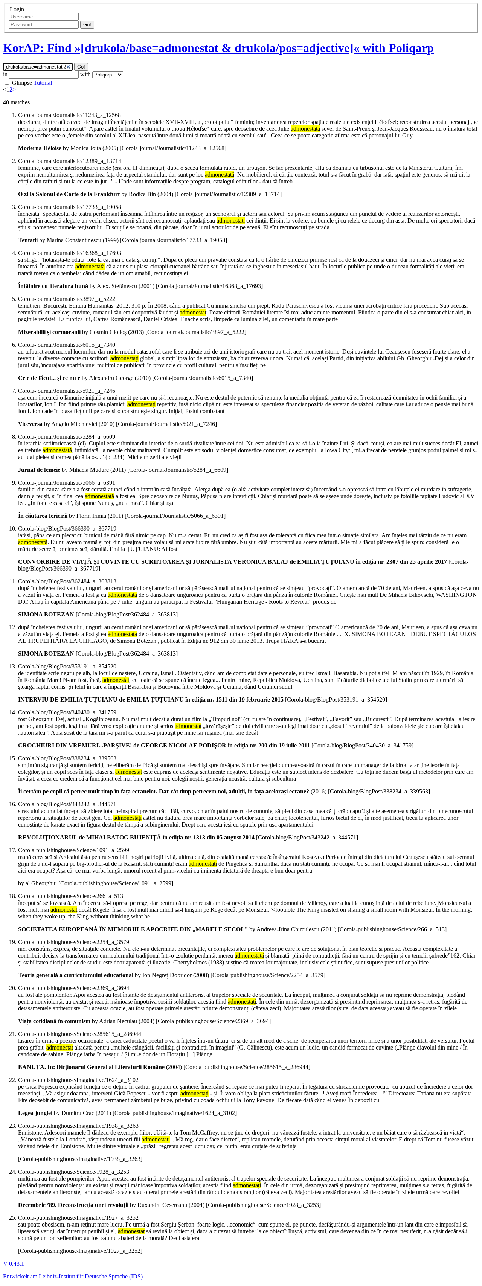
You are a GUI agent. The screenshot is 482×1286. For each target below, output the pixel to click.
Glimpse (22, 82)
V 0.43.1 (13, 1263)
